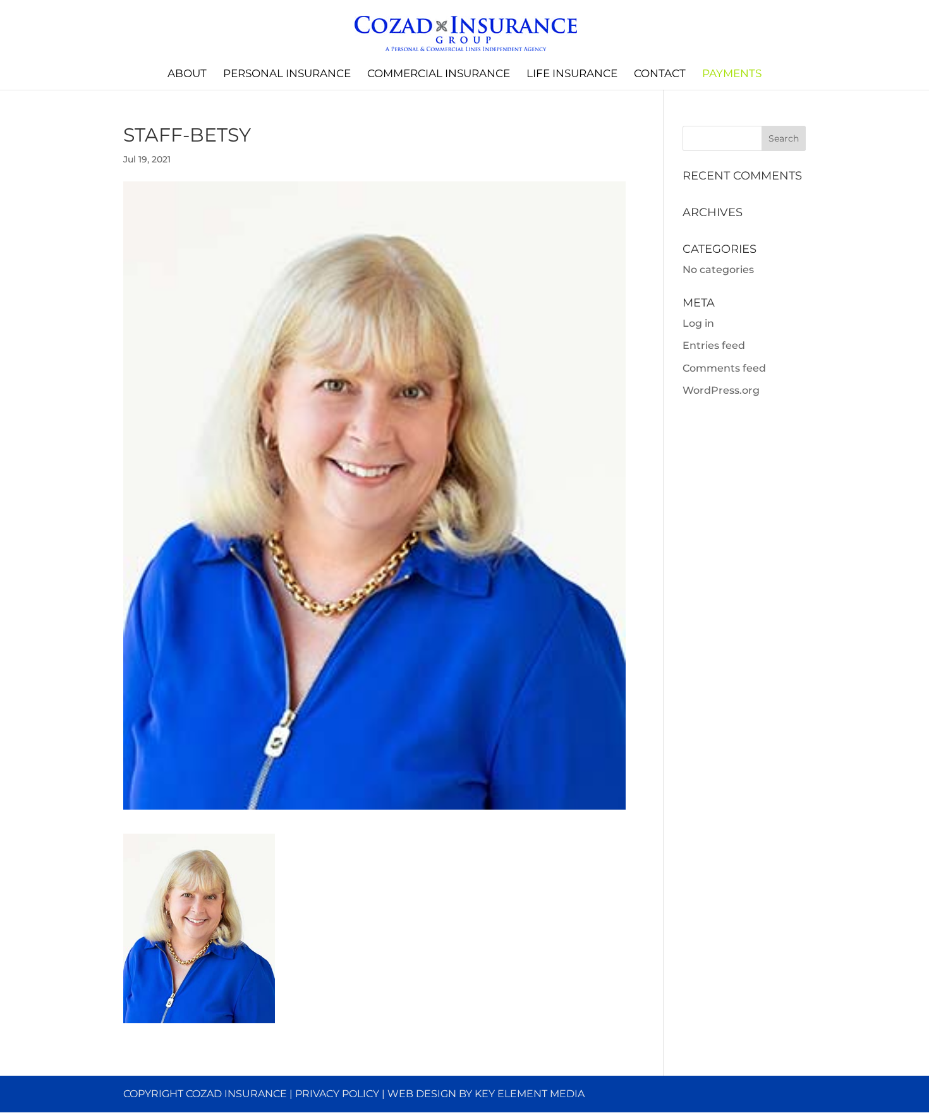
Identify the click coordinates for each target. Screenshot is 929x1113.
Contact (660, 74)
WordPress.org (721, 390)
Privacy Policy (337, 1094)
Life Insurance (571, 74)
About (187, 74)
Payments (732, 74)
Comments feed (724, 368)
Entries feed (714, 345)
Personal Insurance (287, 74)
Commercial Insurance (438, 74)
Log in (698, 323)
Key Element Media (530, 1094)
